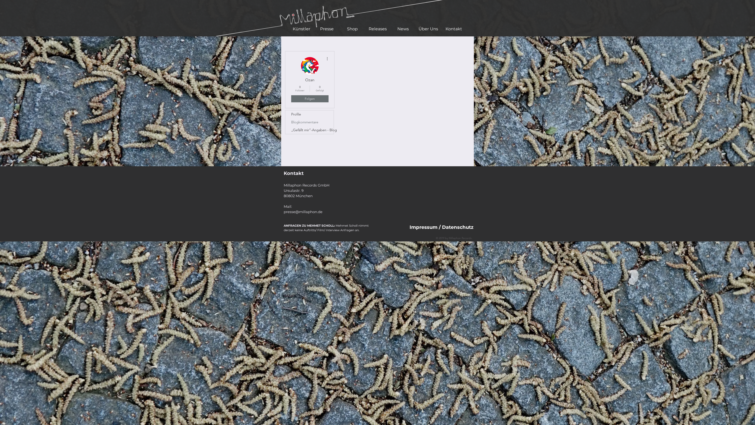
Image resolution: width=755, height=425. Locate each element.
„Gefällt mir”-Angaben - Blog (312, 130)
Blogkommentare (304, 122)
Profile (296, 114)
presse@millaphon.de (303, 212)
